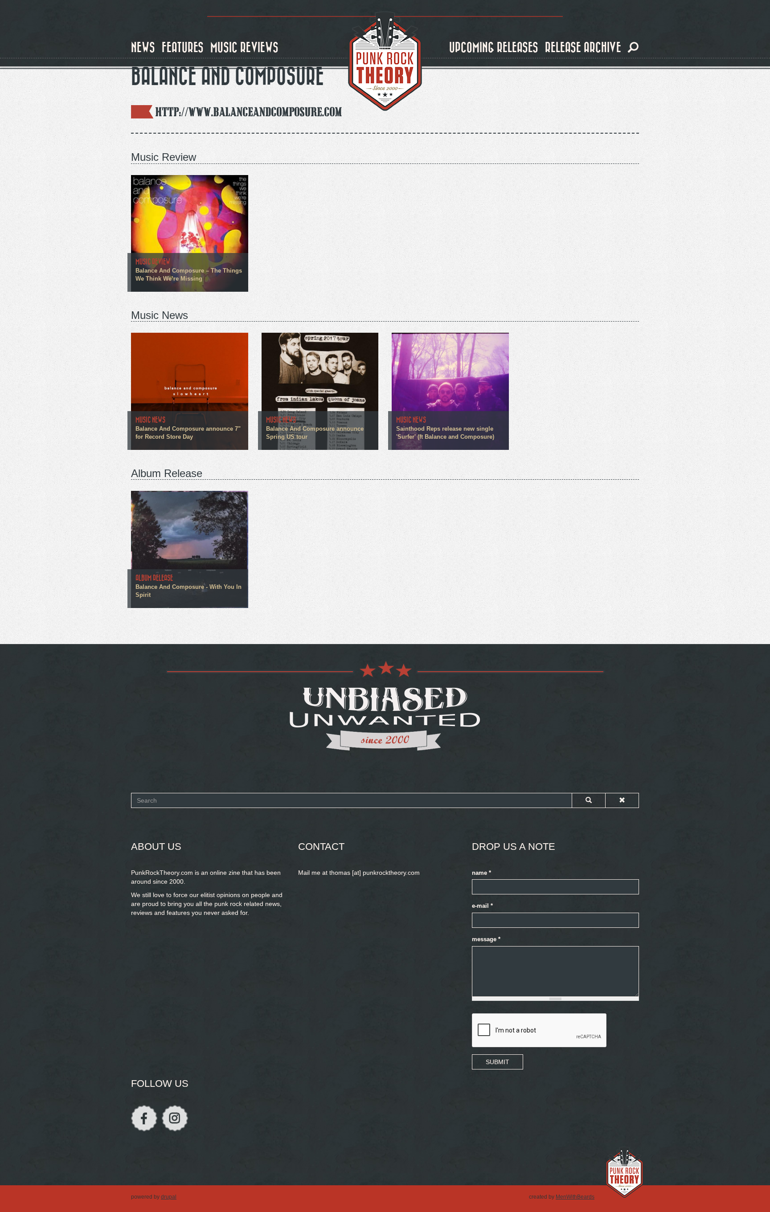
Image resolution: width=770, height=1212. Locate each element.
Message (486, 939)
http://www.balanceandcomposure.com (249, 112)
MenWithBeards (575, 1197)
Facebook (144, 1118)
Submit (497, 1061)
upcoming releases (493, 48)
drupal (168, 1197)
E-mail (482, 906)
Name (481, 873)
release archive (583, 48)
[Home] (385, 61)
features (183, 48)
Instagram (175, 1118)
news (143, 48)
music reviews (244, 48)
